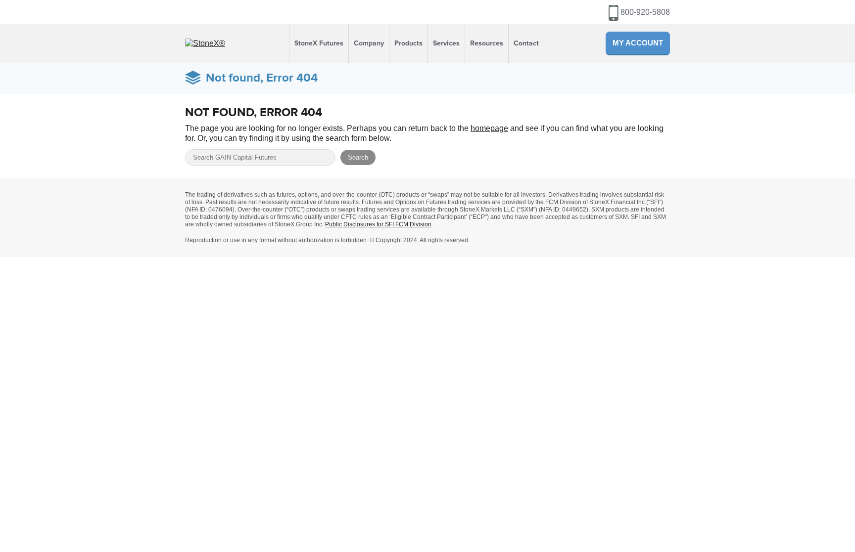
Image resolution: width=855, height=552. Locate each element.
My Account (638, 43)
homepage (489, 128)
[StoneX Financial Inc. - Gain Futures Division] (205, 43)
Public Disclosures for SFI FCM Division (378, 224)
